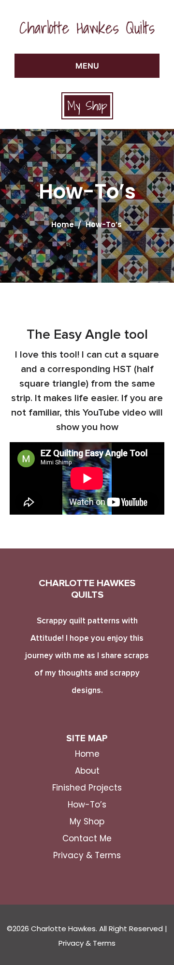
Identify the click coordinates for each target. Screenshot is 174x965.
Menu (87, 66)
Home (62, 224)
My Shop (87, 105)
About (87, 771)
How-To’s (87, 804)
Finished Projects (87, 787)
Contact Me (87, 838)
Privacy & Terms (87, 855)
